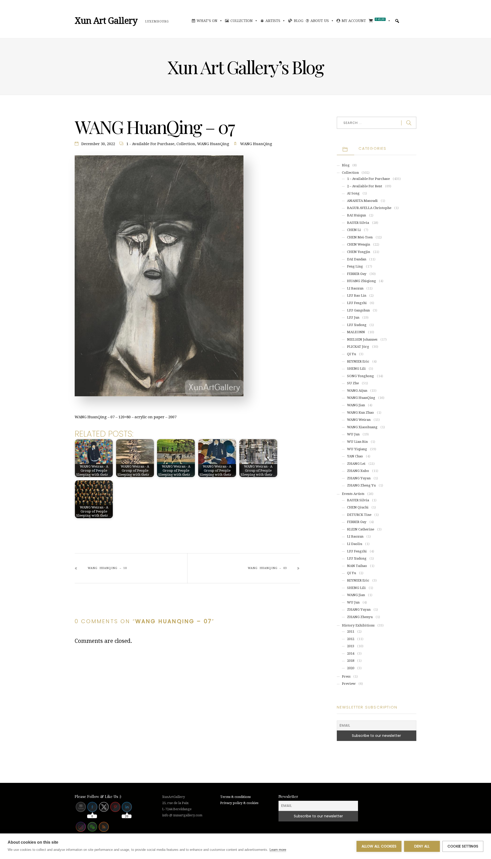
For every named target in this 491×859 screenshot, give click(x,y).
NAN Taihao (357, 566)
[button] (397, 21)
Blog (298, 21)
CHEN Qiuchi (358, 507)
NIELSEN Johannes (362, 339)
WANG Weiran (359, 420)
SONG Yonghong (360, 376)
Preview (349, 684)
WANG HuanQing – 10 (107, 568)
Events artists (353, 494)
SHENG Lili (356, 368)
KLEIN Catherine (360, 529)
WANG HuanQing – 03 (267, 568)
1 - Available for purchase (150, 144)
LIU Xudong (356, 325)
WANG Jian (356, 405)
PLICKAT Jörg (358, 347)
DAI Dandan (356, 259)
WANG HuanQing (213, 144)
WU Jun (353, 434)
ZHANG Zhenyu (360, 617)
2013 (350, 646)
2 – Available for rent (364, 186)
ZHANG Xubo (358, 471)
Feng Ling (355, 266)
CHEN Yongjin (358, 252)
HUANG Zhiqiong (361, 281)
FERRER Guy (356, 274)
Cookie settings (463, 846)
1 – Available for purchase (368, 179)
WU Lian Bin (357, 442)
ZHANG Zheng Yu (361, 485)
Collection (241, 21)
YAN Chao (355, 456)
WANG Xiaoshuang (362, 427)
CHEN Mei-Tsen (360, 237)
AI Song (353, 193)
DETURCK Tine (359, 515)
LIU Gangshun (358, 310)
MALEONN (356, 332)
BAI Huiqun (356, 215)
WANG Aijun (357, 390)
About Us (319, 21)
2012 (350, 639)
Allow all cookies (379, 846)
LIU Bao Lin (356, 295)
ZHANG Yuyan (359, 478)
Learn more (278, 850)
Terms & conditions (235, 797)
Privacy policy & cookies (239, 803)
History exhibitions (358, 625)
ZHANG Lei (356, 464)
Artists (272, 21)
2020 (350, 668)
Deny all (422, 846)
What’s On (207, 21)
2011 (350, 631)
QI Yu (351, 354)
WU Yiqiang (357, 449)
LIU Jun (353, 317)
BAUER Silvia (358, 223)
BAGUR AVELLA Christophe (369, 208)
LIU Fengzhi (357, 303)
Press (346, 676)
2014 (350, 653)
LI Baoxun (355, 288)
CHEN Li (354, 230)
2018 (350, 661)
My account (354, 21)
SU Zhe (353, 383)
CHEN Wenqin (358, 244)
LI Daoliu (354, 544)
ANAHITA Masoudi (362, 201)
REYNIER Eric (358, 361)
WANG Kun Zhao (360, 412)
